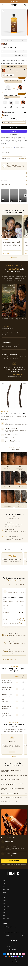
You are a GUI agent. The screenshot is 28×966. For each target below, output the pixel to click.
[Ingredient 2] (13, 756)
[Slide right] (15, 38)
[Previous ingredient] (3, 744)
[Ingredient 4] (15, 756)
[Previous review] (1, 235)
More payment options (14, 134)
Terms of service (7, 961)
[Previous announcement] (2, 1)
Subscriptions (6, 906)
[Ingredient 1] (12, 756)
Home (4, 880)
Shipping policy (14, 961)
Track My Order (6, 889)
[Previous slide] (2, 195)
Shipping (5, 909)
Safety (4, 915)
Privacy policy (15, 959)
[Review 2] (12, 257)
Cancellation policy (14, 963)
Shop (4, 883)
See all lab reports (8, 659)
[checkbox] (14, 120)
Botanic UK (9, 959)
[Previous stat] (3, 559)
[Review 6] (16, 257)
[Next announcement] (25, 1)
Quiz (4, 886)
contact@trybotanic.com (9, 926)
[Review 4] (14, 257)
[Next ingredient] (25, 744)
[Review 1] (11, 257)
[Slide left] (12, 38)
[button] (2, 5)
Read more (5, 249)
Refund (4, 912)
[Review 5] (15, 257)
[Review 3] (13, 257)
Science (4, 903)
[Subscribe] (22, 935)
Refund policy (21, 959)
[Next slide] (25, 195)
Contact (4, 892)
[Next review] (26, 235)
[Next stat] (25, 559)
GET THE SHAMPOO (14, 860)
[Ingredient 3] (14, 756)
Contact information (22, 961)
